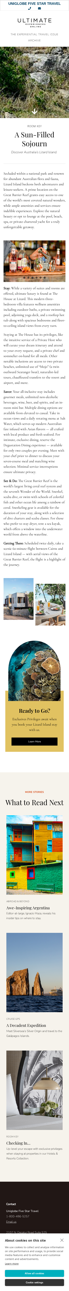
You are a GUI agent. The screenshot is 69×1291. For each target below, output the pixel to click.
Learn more (12, 1263)
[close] (62, 1240)
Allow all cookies (34, 1273)
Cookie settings (34, 1282)
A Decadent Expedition (26, 1025)
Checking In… (18, 1143)
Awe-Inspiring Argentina (28, 907)
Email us (11, 1222)
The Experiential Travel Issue (34, 34)
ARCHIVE (34, 40)
